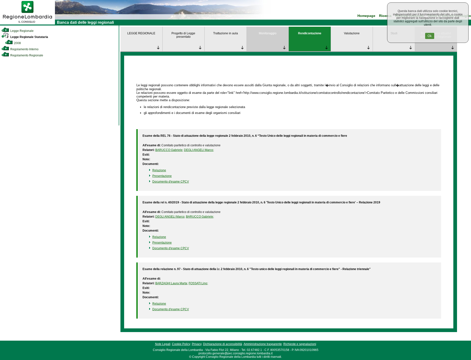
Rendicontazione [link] (309, 33)
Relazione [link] (159, 170)
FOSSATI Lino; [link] (198, 283)
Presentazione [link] (162, 176)
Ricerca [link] (385, 16)
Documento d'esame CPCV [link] (170, 181)
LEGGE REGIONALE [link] (141, 33)
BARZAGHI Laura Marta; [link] (171, 283)
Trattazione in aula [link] (225, 33)
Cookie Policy (181, 344)
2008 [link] (17, 43)
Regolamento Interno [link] (24, 49)
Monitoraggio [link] (267, 33)
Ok (430, 36)
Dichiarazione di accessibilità (222, 344)
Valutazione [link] (352, 33)
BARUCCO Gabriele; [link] (169, 150)
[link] (27, 23)
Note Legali (162, 344)
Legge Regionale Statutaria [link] (29, 37)
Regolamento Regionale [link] (26, 55)
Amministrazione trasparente (263, 344)
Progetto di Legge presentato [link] (183, 35)
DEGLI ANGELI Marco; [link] (199, 150)
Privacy (197, 344)
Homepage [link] (366, 16)
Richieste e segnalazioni (299, 344)
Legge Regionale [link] (22, 31)
